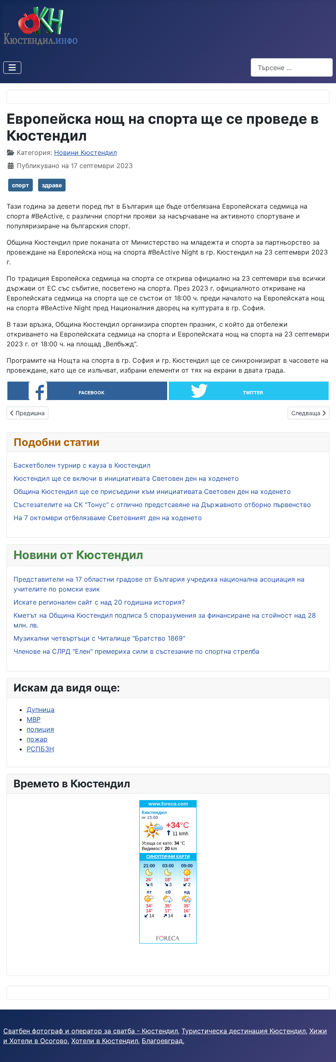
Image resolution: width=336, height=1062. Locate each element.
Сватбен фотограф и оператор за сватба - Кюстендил (90, 1031)
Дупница (40, 709)
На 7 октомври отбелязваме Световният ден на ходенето (108, 518)
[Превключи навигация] (12, 67)
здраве (52, 185)
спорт (20, 185)
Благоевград (162, 1041)
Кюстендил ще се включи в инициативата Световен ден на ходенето (126, 478)
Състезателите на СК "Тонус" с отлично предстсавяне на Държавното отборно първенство (162, 504)
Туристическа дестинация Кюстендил (244, 1031)
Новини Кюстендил (85, 152)
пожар (37, 739)
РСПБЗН (40, 749)
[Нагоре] (321, 1046)
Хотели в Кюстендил (104, 1041)
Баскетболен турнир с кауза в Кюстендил (82, 465)
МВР (34, 719)
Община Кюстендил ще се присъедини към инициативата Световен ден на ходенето (152, 491)
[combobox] (292, 67)
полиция (40, 729)
